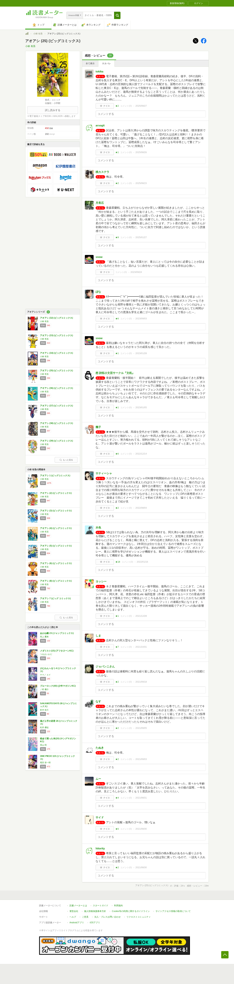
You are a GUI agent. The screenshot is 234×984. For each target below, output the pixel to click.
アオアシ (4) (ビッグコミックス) (56, 528)
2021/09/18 (141, 682)
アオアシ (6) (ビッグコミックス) (56, 563)
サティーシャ (104, 473)
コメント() (126, 106)
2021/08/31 (141, 798)
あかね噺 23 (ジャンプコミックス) (57, 633)
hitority (100, 848)
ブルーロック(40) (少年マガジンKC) (58, 686)
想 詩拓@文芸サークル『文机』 (115, 372)
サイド (100, 817)
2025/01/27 (141, 237)
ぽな (98, 291)
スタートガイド (100, 905)
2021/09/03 (141, 759)
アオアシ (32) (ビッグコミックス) (56, 318)
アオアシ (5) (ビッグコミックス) (56, 545)
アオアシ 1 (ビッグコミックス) (55, 475)
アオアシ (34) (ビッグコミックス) (56, 353)
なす (98, 701)
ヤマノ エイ (45, 675)
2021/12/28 (141, 616)
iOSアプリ (95, 922)
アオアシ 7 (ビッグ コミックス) (55, 598)
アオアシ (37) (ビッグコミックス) (56, 405)
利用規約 (118, 905)
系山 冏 (43, 745)
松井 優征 (44, 727)
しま (98, 635)
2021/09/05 (141, 728)
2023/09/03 (141, 319)
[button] (117, 15)
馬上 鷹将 (44, 637)
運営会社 (73, 911)
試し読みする (52, 110)
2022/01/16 (142, 562)
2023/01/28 (141, 353)
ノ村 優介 (44, 689)
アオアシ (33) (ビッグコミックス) (56, 335)
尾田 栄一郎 (45, 762)
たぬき (100, 747)
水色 (98, 527)
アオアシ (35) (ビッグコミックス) (56, 370)
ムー (98, 778)
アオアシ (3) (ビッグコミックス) (56, 510)
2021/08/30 (141, 829)
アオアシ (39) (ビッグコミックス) (56, 441)
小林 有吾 (38, 33)
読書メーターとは (78, 905)
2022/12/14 (141, 454)
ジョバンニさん (105, 666)
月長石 (100, 202)
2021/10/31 (141, 647)
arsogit (100, 125)
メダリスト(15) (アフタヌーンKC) (56, 650)
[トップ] (27, 34)
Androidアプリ (76, 922)
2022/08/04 (141, 508)
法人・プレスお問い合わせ (107, 917)
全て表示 (90, 63)
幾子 (98, 427)
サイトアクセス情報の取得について (173, 911)
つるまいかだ (46, 654)
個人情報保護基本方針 (95, 911)
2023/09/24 (136, 272)
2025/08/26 (141, 152)
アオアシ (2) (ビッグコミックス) (56, 493)
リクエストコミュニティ (139, 917)
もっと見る (68, 460)
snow (99, 256)
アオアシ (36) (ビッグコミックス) (56, 388)
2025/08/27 (141, 106)
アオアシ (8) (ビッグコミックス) (56, 581)
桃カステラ (102, 171)
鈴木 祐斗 (44, 710)
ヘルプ (72, 917)
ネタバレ (106, 63)
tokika (99, 71)
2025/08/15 (141, 183)
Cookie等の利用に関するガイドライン (131, 911)
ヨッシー (101, 581)
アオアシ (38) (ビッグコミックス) (56, 423)
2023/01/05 (141, 407)
